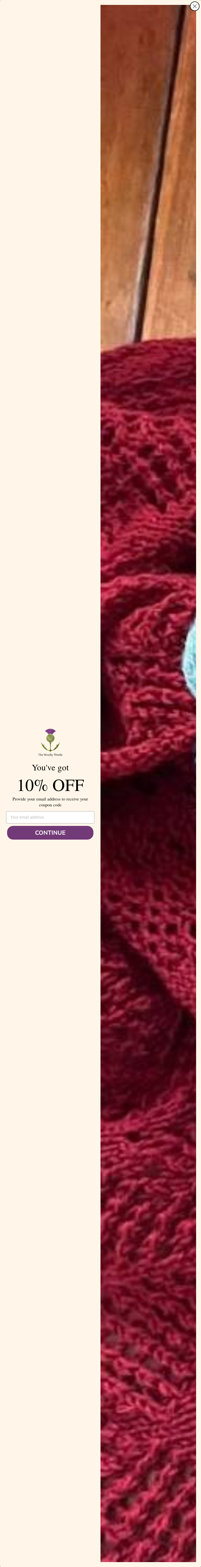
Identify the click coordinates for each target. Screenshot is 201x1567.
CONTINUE (50, 833)
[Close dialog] (194, 6)
